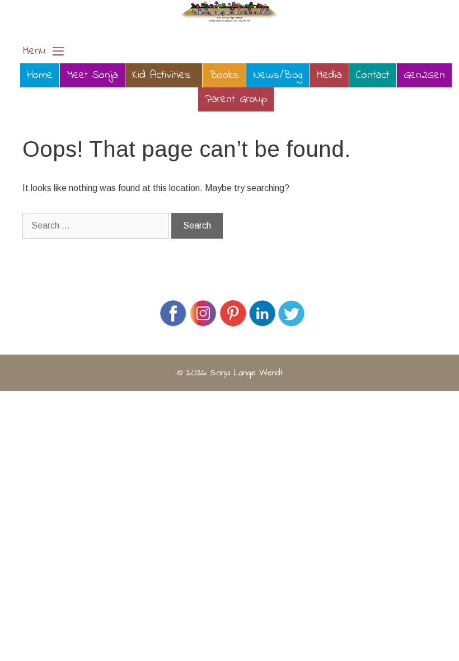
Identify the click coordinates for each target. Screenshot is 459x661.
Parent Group (236, 99)
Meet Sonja (92, 75)
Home (40, 75)
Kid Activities (161, 75)
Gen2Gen (424, 75)
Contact (373, 75)
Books (224, 75)
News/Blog (277, 75)
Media (329, 75)
